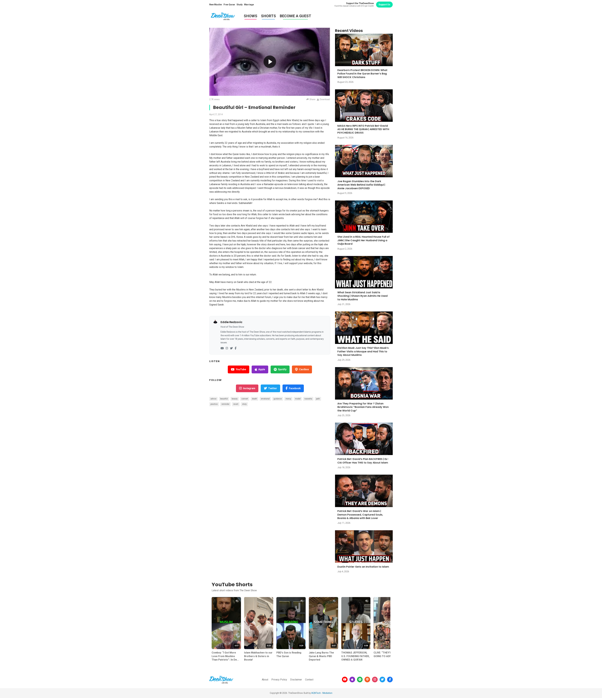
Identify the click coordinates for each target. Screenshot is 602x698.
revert (235, 404)
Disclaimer (296, 679)
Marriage (249, 4)
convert (244, 399)
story (244, 404)
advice (213, 399)
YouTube (241, 369)
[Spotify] (360, 679)
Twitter (272, 388)
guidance (278, 399)
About (265, 679)
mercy (288, 399)
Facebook (295, 388)
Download (325, 99)
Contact (309, 679)
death (254, 399)
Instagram (249, 388)
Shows (250, 16)
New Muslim (215, 4)
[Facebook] (235, 348)
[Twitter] (231, 348)
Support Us (384, 4)
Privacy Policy (279, 679)
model (298, 399)
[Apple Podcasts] (352, 679)
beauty (235, 399)
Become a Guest (295, 16)
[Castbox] (367, 679)
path (318, 399)
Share (312, 99)
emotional (265, 399)
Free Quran (229, 4)
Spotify (282, 369)
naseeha (308, 399)
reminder (225, 404)
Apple (261, 369)
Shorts (268, 16)
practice (214, 404)
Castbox (304, 369)
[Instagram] (227, 348)
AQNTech (316, 693)
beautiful (224, 399)
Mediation (327, 693)
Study (240, 4)
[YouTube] (222, 348)
